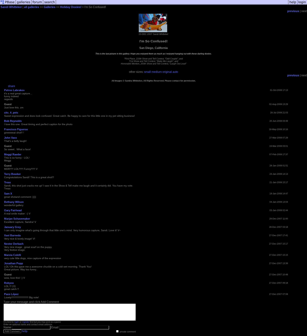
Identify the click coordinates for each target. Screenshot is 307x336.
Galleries (49, 7)
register (25, 322)
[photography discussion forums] (37, 4)
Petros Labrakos (14, 90)
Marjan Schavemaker (17, 218)
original (167, 71)
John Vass (10, 137)
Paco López (11, 294)
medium (157, 71)
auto (175, 71)
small (147, 71)
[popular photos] (172, 4)
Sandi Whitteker (11, 7)
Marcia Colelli (12, 254)
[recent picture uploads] (23, 4)
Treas (7, 182)
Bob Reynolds (13, 120)
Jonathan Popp (13, 263)
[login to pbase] (302, 4)
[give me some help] (292, 4)
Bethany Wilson (14, 201)
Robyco (9, 282)
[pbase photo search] (49, 4)
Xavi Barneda (12, 235)
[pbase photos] (8, 4)
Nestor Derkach (13, 243)
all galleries (31, 7)
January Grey (12, 227)
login (16, 322)
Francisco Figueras (16, 129)
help (24, 331)
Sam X (8, 193)
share (11, 86)
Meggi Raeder (12, 154)
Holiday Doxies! (70, 7)
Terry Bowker (12, 173)
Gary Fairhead (13, 210)
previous (293, 11)
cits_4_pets (11, 112)
